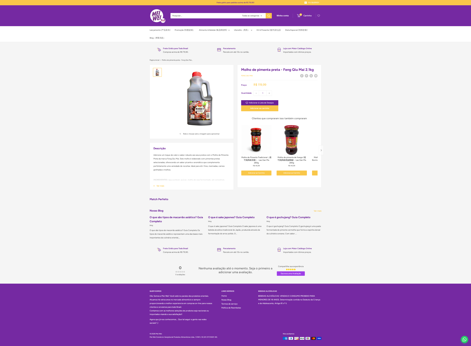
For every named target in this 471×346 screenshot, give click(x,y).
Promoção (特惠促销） (185, 30)
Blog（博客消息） (157, 38)
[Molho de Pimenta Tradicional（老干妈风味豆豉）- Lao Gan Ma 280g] (256, 140)
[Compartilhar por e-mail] (316, 75)
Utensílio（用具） (242, 30)
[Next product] (321, 150)
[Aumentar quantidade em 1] (269, 93)
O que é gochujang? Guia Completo (288, 217)
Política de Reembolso (231, 308)
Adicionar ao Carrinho (256, 173)
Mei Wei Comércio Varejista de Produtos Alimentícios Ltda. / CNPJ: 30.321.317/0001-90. (183, 337)
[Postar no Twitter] (311, 75)
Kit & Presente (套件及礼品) (269, 30)
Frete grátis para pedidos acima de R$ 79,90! (235, 2)
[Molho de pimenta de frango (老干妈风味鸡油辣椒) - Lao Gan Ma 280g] (292, 140)
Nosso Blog (226, 300)
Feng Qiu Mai (247, 76)
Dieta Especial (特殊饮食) (296, 30)
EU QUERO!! (313, 2)
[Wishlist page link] (318, 15)
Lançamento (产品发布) (160, 30)
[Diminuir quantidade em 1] (256, 93)
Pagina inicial (154, 60)
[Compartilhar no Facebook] (302, 75)
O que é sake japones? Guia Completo (231, 217)
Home (224, 296)
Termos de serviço (229, 304)
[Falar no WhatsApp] (464, 339)
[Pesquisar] (269, 15)
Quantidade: (246, 93)
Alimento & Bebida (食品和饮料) (213, 30)
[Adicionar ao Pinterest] (306, 75)
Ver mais (318, 211)
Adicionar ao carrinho (259, 108)
